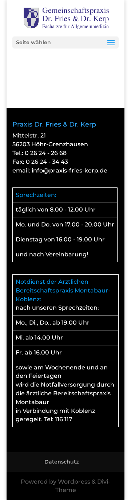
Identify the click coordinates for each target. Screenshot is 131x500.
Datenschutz (61, 461)
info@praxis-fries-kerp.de (69, 170)
